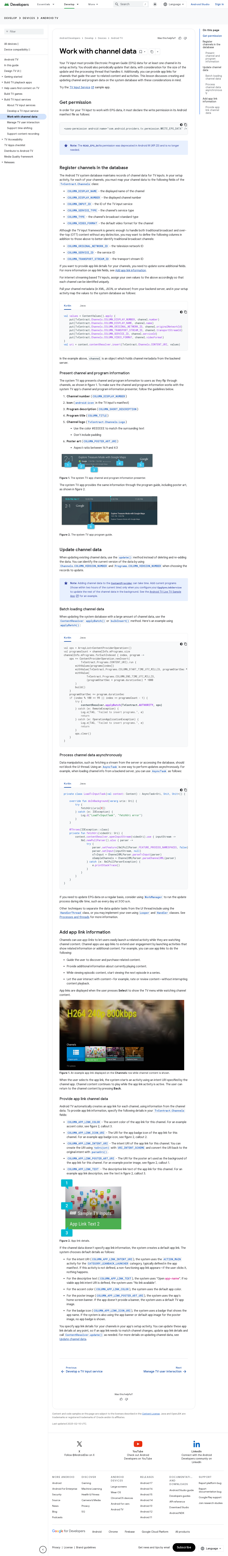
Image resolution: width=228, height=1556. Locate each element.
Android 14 (146, 1500)
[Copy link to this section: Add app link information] (113, 932)
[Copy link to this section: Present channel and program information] (133, 373)
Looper (144, 912)
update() (125, 557)
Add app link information (130, 270)
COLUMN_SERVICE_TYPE (82, 210)
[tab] (68, 305)
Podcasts (57, 1517)
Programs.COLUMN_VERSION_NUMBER (138, 566)
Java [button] (83, 305)
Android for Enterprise (64, 1488)
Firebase (130, 1531)
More (91, 4)
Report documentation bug (210, 1490)
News (55, 1505)
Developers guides (179, 1495)
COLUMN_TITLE (97, 415)
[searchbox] (24, 31)
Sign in (219, 4)
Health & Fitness (90, 1494)
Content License (151, 1413)
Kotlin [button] (67, 305)
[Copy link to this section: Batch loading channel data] (107, 609)
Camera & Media (91, 1500)
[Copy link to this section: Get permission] (94, 103)
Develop (69, 4)
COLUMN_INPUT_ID (79, 204)
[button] (23, 77)
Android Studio (200, 4)
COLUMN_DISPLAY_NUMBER (84, 197)
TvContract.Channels (75, 184)
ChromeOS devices (122, 1498)
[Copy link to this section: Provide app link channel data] (111, 1099)
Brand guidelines (86, 1547)
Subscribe (184, 1547)
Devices (29, 18)
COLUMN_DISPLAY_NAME (82, 191)
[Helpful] (180, 38)
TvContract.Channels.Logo (106, 422)
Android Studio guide (181, 1490)
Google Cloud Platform (155, 1531)
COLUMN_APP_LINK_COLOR (84, 1122)
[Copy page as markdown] (152, 52)
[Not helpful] (185, 38)
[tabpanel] (124, 330)
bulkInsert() (120, 621)
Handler (162, 912)
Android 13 (146, 1505)
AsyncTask (110, 767)
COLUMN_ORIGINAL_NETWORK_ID (88, 246)
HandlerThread (70, 912)
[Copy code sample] (185, 125)
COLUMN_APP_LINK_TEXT (83, 1169)
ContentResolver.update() (83, 1335)
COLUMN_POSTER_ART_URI (100, 441)
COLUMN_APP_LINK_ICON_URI (86, 1132)
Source (56, 1500)
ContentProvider (121, 583)
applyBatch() (95, 621)
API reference (177, 1501)
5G (83, 1511)
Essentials (43, 4)
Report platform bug (210, 1483)
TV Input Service (79, 87)
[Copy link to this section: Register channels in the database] (131, 168)
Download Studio (179, 1507)
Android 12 (146, 1511)
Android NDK (176, 1513)
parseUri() (99, 1152)
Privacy (86, 1505)
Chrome (113, 1531)
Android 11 (146, 1517)
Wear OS (116, 1492)
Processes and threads (74, 917)
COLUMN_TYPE (76, 217)
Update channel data (72, 1339)
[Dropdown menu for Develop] (79, 4)
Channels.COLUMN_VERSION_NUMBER (83, 566)
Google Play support (210, 1497)
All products (182, 1531)
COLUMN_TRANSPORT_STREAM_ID (88, 259)
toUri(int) (101, 1147)
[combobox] (131, 4)
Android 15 (146, 1494)
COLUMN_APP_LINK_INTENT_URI (88, 1143)
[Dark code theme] (181, 125)
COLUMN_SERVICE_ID (81, 252)
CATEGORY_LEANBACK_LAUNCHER (108, 1263)
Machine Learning (92, 1488)
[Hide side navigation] (42, 1549)
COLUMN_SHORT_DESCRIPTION (117, 409)
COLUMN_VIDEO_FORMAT (82, 223)
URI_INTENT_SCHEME (131, 1147)
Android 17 (146, 1483)
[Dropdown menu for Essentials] (55, 4)
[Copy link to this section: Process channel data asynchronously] (125, 755)
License (68, 1547)
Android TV (49, 18)
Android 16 (146, 1488)
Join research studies (210, 1503)
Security (56, 1494)
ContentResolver (72, 621)
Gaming (86, 1483)
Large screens (119, 1486)
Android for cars (120, 1503)
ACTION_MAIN (172, 1259)
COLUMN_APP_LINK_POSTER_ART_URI (91, 1158)
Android (56, 1483)
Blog (54, 1511)
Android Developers (69, 38)
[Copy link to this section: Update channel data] (105, 550)
